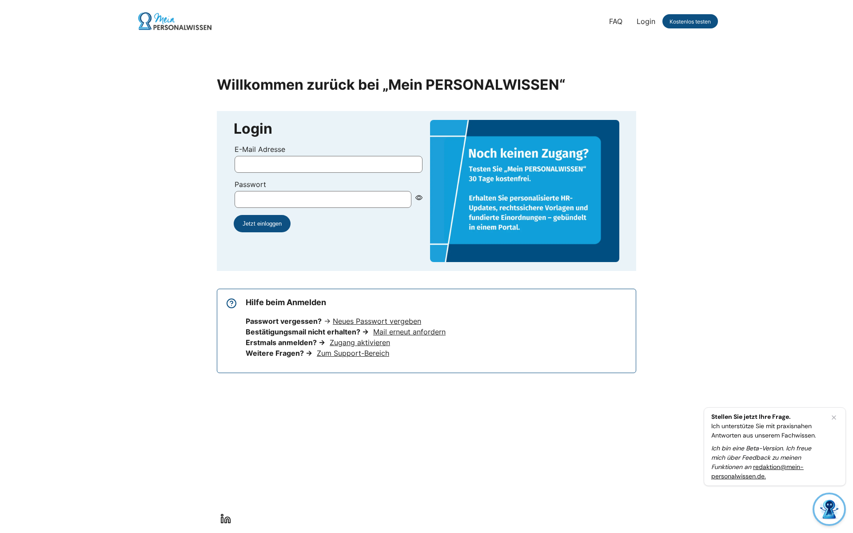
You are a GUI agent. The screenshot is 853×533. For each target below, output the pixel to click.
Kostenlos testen (690, 21)
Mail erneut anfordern (409, 331)
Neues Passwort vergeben (377, 321)
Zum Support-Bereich (353, 353)
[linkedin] (226, 518)
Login (646, 21)
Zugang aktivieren (360, 342)
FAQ (615, 21)
